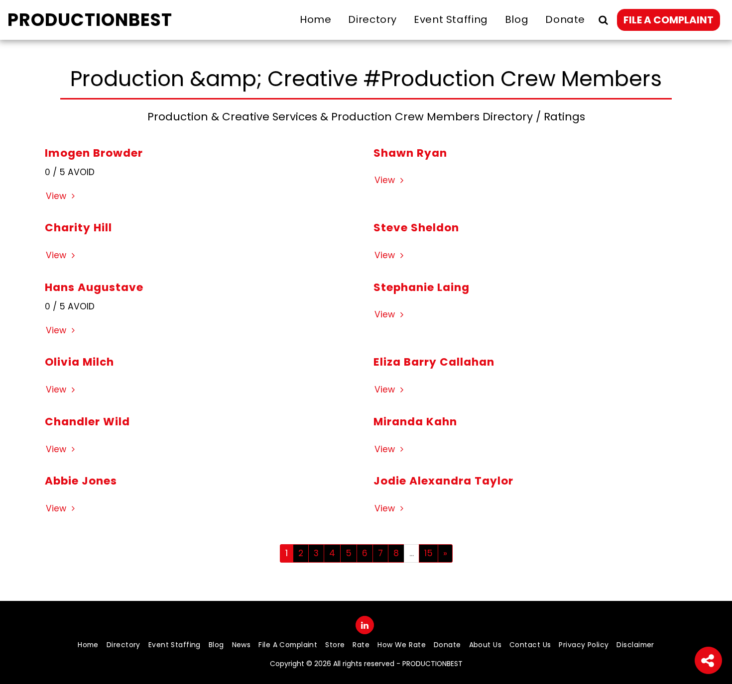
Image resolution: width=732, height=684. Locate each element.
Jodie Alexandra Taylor (443, 481)
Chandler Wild (87, 421)
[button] (603, 19)
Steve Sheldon (416, 227)
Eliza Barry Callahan (433, 362)
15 (428, 553)
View (57, 196)
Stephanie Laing (421, 287)
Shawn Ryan (410, 153)
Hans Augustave (94, 287)
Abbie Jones (81, 481)
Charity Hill (78, 227)
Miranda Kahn (415, 421)
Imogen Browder (94, 153)
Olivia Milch (79, 362)
